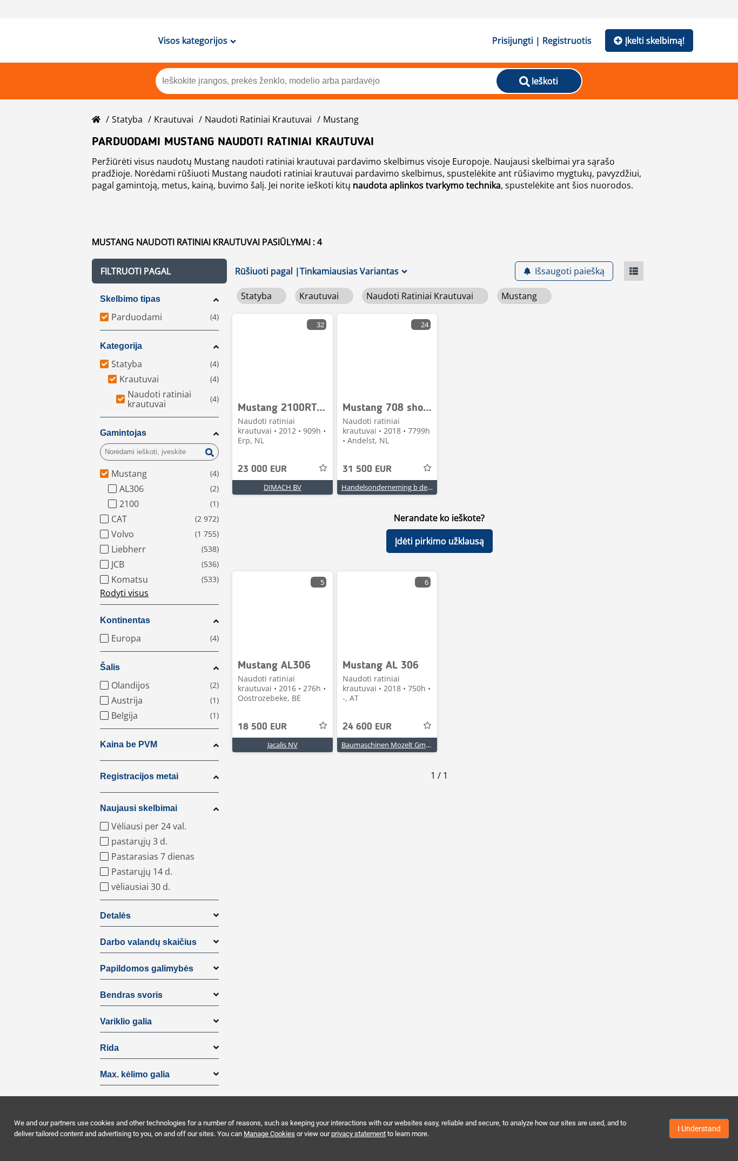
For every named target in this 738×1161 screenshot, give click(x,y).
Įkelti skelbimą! (655, 40)
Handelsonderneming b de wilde (393, 487)
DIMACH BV (282, 487)
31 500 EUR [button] (367, 469)
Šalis (110, 667)
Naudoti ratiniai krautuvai (258, 119)
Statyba (127, 119)
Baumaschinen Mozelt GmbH (388, 745)
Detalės (115, 915)
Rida (109, 1047)
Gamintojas (123, 432)
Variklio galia (126, 1021)
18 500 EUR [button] (262, 727)
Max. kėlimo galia (135, 1074)
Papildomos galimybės (146, 968)
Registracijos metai (139, 776)
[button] (159, 271)
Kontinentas (125, 620)
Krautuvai (173, 119)
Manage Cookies (269, 1134)
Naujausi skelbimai (138, 808)
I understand (699, 1128)
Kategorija (121, 345)
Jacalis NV (282, 745)
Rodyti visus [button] (124, 593)
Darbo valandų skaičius (148, 942)
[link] (282, 354)
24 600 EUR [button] (367, 727)
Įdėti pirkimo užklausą (439, 541)
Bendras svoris (131, 995)
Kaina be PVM (128, 744)
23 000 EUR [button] (262, 469)
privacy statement (358, 1134)
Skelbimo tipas (130, 298)
